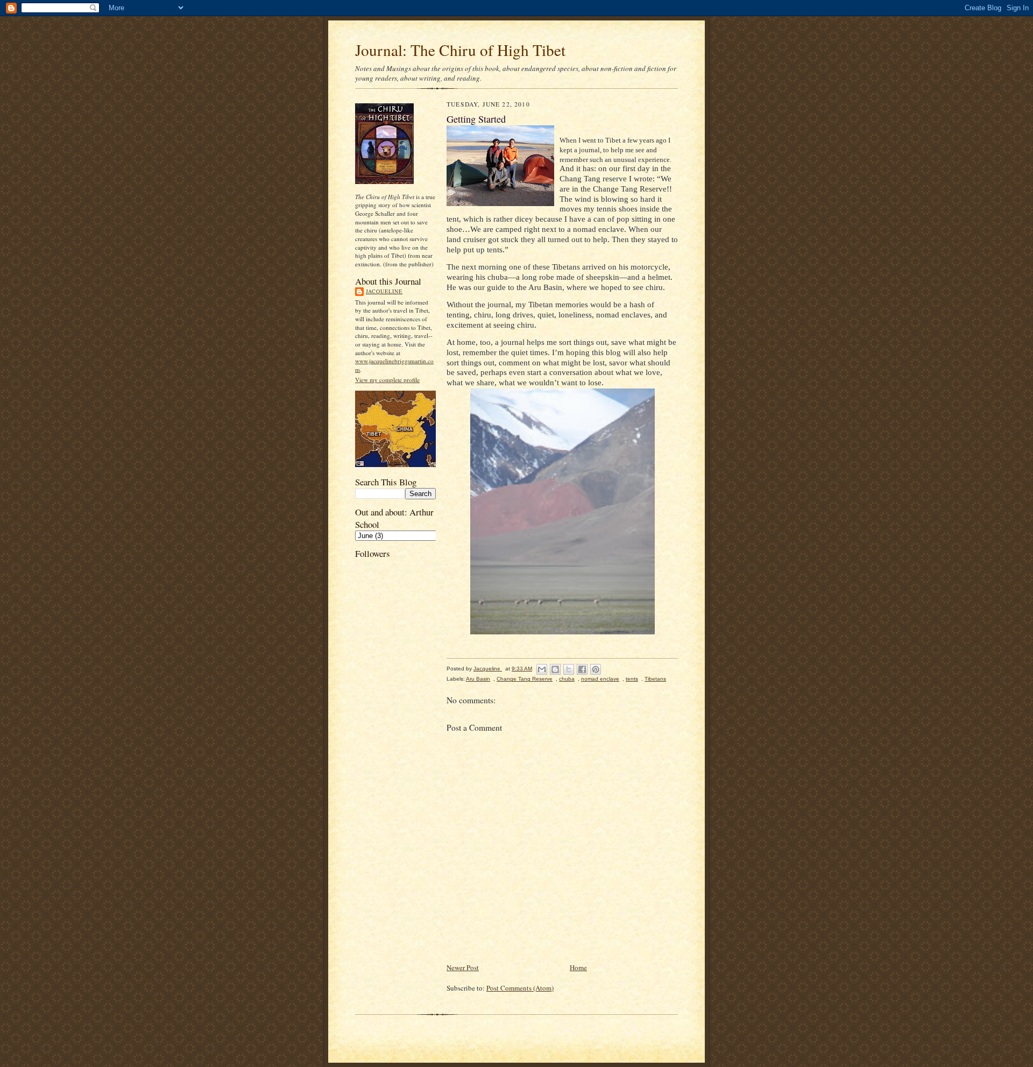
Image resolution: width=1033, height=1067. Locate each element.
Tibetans (655, 679)
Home (578, 967)
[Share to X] (568, 669)
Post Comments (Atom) (520, 988)
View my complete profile (387, 380)
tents (632, 679)
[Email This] (541, 669)
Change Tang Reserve (525, 679)
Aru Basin (478, 679)
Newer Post (463, 967)
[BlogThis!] (555, 669)
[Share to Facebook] (582, 669)
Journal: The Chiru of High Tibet (460, 49)
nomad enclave (600, 679)
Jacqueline (384, 291)
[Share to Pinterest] (595, 669)
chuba (567, 679)
